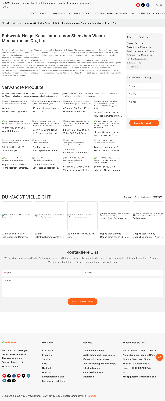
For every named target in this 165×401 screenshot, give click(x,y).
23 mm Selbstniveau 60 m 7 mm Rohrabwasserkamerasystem (82, 235)
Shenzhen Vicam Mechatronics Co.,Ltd (22, 23)
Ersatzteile (128, 197)
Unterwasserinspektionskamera (99, 363)
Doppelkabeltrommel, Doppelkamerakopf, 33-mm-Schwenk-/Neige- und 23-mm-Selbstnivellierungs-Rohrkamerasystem (114, 235)
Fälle (44, 363)
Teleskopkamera (91, 368)
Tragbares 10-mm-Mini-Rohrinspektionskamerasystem (15, 166)
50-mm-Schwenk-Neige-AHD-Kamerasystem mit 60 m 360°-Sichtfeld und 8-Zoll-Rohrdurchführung (46, 132)
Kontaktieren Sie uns (53, 376)
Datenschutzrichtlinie (53, 381)
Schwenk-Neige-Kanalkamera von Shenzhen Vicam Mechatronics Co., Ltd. (83, 23)
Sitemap (91, 396)
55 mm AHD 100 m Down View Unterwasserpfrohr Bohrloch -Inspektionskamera (76, 168)
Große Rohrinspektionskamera (98, 355)
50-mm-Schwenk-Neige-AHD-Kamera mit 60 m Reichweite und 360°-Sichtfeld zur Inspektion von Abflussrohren (106, 134)
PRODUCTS (157, 197)
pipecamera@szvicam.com (142, 376)
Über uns (47, 372)
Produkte (47, 355)
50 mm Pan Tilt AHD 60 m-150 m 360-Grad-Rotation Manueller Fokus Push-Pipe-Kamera (77, 132)
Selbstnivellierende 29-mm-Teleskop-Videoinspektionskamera (14, 149)
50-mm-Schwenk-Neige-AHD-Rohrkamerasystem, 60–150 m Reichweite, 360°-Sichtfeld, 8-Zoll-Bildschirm (107, 114)
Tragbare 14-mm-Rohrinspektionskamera (44, 149)
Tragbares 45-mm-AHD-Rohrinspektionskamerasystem (108, 149)
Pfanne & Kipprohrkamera (95, 359)
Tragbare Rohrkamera (93, 350)
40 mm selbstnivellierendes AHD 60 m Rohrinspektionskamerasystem (46, 110)
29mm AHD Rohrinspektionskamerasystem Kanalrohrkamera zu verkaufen (77, 151)
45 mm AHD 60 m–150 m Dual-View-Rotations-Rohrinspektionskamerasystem (77, 110)
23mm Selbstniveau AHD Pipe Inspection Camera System (14, 235)
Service (46, 359)
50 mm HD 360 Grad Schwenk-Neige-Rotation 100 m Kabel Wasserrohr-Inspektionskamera (107, 168)
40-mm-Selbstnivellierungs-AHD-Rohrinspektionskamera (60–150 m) (14, 110)
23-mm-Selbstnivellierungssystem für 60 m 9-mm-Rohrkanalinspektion (50, 235)
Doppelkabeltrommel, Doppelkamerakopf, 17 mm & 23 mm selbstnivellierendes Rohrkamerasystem (147, 235)
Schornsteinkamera (142, 197)
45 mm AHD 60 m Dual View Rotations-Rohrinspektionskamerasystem (15, 129)
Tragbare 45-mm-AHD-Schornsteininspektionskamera (45, 166)
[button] (164, 13)
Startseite (47, 350)
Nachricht (47, 368)
